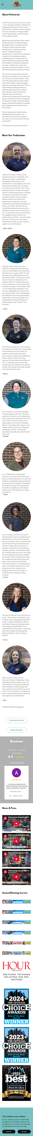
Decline (8, 1131)
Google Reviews (16, 730)
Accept (24, 1131)
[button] (3, 4)
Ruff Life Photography (16, 707)
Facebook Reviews (16, 720)
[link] (16, 4)
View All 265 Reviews (16, 763)
